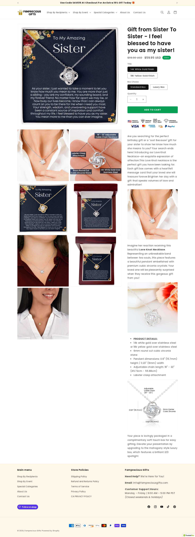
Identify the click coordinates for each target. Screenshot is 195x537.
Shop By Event (24, 481)
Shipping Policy (79, 476)
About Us (22, 491)
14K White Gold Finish (142, 69)
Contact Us (23, 496)
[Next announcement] (177, 3)
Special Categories (27, 486)
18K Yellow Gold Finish (143, 76)
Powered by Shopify (50, 531)
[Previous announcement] (18, 3)
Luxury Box (158, 87)
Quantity (131, 93)
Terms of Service (80, 486)
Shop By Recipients (27, 476)
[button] (58, 12)
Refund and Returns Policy (85, 481)
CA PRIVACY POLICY (81, 496)
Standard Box (138, 87)
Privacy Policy (78, 491)
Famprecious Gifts (33, 531)
